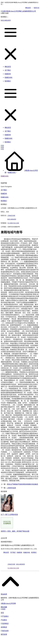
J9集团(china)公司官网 (8, 603)
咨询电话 (4, 627)
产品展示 (4, 620)
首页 (2, 613)
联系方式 (36, 7)
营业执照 (4, 594)
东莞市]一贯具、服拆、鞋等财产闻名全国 (15, 531)
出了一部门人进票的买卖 (9, 514)
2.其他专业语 (11, 488)
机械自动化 (12, 172)
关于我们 (4, 190)
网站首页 (28, 7)
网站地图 (4, 607)
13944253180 (11, 215)
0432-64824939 (6, 20)
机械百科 (4, 193)
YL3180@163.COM (13, 568)
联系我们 (4, 201)
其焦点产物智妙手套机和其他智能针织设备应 (22, 484)
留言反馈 (4, 634)
